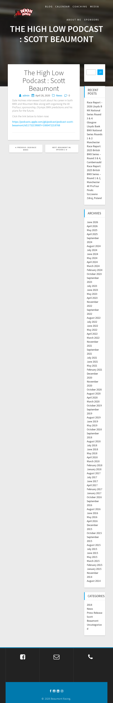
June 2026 (92, 222)
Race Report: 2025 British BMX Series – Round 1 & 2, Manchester (94, 174)
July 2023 (92, 286)
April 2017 (92, 485)
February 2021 (94, 369)
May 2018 (92, 453)
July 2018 (92, 445)
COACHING (80, 6)
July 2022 (92, 321)
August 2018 (93, 441)
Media (94, 6)
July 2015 (92, 549)
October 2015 (94, 533)
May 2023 (92, 294)
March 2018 (93, 461)
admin (26, 95)
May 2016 (92, 517)
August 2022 (93, 317)
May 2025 (92, 230)
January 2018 (94, 469)
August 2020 (93, 393)
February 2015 (94, 565)
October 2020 (94, 389)
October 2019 (94, 405)
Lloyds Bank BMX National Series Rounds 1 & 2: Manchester (94, 134)
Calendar (62, 6)
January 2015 (94, 569)
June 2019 (92, 421)
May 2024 (92, 258)
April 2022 (92, 333)
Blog (49, 6)
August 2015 (93, 545)
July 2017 (92, 477)
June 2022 (92, 325)
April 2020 (92, 397)
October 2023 (94, 274)
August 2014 (93, 581)
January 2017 (94, 493)
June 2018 (92, 449)
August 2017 (93, 473)
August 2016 (93, 509)
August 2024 (93, 246)
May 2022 (92, 329)
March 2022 (93, 337)
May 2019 (92, 425)
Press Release (94, 612)
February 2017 (94, 489)
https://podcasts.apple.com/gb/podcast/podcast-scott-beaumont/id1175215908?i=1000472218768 (43, 123)
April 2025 (92, 234)
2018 (89, 604)
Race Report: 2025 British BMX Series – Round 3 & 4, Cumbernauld (94, 154)
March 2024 (93, 266)
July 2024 (92, 250)
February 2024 (94, 270)
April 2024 (92, 262)
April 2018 (92, 457)
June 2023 (92, 290)
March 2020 (93, 401)
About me (74, 19)
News (59, 95)
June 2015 (92, 553)
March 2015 (93, 561)
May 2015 (92, 557)
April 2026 (92, 226)
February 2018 (94, 465)
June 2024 (92, 254)
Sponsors (91, 19)
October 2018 (94, 429)
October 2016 (94, 497)
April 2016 (92, 521)
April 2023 (92, 298)
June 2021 (92, 361)
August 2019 (93, 417)
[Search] (100, 72)
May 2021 (92, 365)
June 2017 (92, 481)
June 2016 (92, 513)
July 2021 (92, 357)
